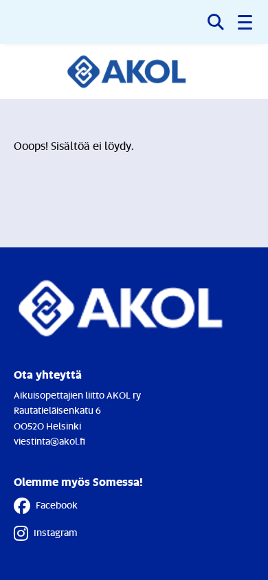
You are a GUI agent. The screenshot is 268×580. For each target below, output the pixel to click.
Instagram (55, 532)
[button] (246, 22)
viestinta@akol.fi (49, 440)
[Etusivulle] (134, 71)
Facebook (57, 504)
